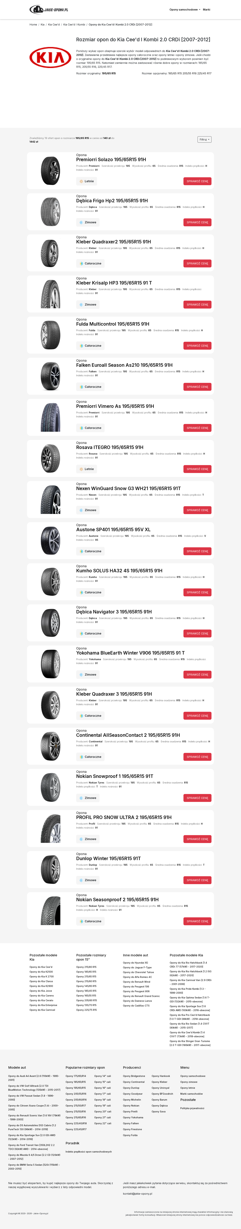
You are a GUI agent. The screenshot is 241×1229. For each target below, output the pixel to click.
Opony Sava (159, 1111)
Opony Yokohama (133, 1117)
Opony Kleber (159, 1081)
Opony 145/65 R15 (86, 986)
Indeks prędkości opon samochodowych (89, 1151)
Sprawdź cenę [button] (197, 181)
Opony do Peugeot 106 (136, 986)
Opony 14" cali (102, 1076)
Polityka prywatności (192, 1108)
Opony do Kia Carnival (42, 1009)
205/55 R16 (190, 73)
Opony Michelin (132, 1099)
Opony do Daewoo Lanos (137, 1000)
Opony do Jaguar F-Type (137, 967)
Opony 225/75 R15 (86, 1009)
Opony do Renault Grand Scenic (141, 996)
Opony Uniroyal (160, 1087)
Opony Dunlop (131, 1087)
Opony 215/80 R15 (86, 967)
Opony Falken (131, 1123)
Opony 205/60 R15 (86, 1000)
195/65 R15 (109, 73)
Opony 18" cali (102, 1099)
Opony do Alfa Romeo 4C (137, 977)
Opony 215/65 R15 (86, 976)
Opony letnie (187, 1087)
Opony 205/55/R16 (76, 1093)
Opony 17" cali (102, 1093)
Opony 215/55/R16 (76, 1111)
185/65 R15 (175, 73)
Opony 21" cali (102, 1117)
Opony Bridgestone (134, 1076)
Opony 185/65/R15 (76, 1081)
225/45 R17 (204, 73)
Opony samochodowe (192, 1076)
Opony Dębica (160, 1105)
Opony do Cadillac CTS (136, 1005)
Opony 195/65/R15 (76, 1087)
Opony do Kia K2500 (41, 971)
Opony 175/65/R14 (76, 1076)
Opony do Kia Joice (41, 990)
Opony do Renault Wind (136, 981)
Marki (206, 9)
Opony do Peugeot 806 (136, 991)
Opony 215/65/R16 (76, 1117)
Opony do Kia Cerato (41, 1000)
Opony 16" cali (102, 1087)
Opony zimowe (188, 1081)
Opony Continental (134, 1081)
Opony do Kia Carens (42, 995)
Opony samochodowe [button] (184, 9)
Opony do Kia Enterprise (43, 1005)
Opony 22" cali (102, 1123)
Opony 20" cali (102, 1111)
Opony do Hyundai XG (135, 962)
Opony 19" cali (102, 1105)
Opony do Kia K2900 (41, 986)
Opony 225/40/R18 (76, 1123)
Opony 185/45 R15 (86, 990)
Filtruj (203, 139)
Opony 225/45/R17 (76, 1129)
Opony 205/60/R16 (76, 1099)
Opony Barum (159, 1099)
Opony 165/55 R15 (86, 995)
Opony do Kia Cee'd (41, 967)
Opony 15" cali (102, 1081)
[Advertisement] (120, 103)
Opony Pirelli (130, 1111)
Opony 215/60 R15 (86, 981)
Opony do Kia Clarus (41, 981)
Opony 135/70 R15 (86, 1005)
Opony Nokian (131, 1105)
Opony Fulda (130, 1135)
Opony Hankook (161, 1076)
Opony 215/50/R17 (76, 1105)
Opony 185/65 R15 (86, 971)
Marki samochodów (191, 1093)
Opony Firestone (132, 1129)
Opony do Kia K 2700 (42, 976)
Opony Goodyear (132, 1093)
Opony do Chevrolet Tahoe (138, 972)
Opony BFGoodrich (162, 1093)
